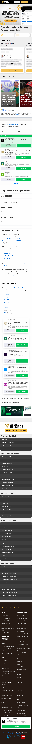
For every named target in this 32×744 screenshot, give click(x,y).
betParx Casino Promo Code (9, 573)
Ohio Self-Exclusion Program (16, 733)
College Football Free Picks (8, 671)
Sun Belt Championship (7, 552)
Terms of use (20, 682)
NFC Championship (6, 512)
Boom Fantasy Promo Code (23, 633)
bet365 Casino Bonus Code (8, 566)
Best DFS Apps (20, 615)
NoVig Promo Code (6, 445)
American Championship (8, 546)
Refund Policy (20, 685)
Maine (5, 313)
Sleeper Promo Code (6, 713)
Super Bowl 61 (5, 496)
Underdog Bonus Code (6, 707)
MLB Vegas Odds (5, 623)
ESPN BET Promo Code (7, 705)
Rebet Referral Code (21, 639)
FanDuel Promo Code (7, 472)
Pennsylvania (7, 297)
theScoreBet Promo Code (8, 479)
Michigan (6, 294)
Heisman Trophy (6, 523)
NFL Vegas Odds (5, 618)
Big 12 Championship (7, 543)
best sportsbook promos (12, 124)
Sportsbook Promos (21, 666)
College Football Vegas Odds (8, 626)
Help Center (19, 677)
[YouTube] (11, 607)
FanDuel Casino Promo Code (9, 586)
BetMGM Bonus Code (7, 463)
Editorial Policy (20, 693)
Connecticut (7, 307)
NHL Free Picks (5, 678)
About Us (19, 672)
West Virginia (7, 302)
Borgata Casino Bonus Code (9, 576)
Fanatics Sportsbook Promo (8, 690)
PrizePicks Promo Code (22, 636)
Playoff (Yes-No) (6, 503)
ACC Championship (6, 536)
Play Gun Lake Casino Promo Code (10, 598)
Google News (18, 114)
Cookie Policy (20, 690)
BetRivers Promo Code (7, 485)
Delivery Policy (20, 687)
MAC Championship (6, 559)
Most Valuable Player (7, 506)
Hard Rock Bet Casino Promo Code (10, 592)
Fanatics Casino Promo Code (9, 582)
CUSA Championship (7, 555)
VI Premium (19, 661)
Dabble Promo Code (21, 628)
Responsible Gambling (22, 669)
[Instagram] (19, 607)
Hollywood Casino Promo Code (9, 595)
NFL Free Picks (5, 663)
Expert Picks (4, 660)
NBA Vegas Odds (5, 620)
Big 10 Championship (7, 539)
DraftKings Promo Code (7, 469)
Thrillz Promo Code (21, 623)
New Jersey (7, 299)
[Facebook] (3, 607)
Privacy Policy (20, 679)
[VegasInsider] (16, 604)
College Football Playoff (7, 527)
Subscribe (24, 2)
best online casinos (19, 288)
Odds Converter (20, 708)
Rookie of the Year (6, 509)
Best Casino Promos (9, 283)
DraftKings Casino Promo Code (9, 579)
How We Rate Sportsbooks (7, 646)
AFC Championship (6, 516)
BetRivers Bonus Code (6, 710)
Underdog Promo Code (7, 482)
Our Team (19, 674)
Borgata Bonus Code (7, 488)
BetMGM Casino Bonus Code (9, 570)
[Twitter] (7, 607)
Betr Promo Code (21, 631)
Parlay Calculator (21, 702)
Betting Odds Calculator (22, 705)
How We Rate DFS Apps (7, 653)
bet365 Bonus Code (6, 466)
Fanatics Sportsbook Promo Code (10, 460)
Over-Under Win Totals (7, 500)
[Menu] (30, 2)
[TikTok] (15, 607)
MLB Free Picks (5, 668)
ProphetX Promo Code (7, 449)
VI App (18, 664)
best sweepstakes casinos (22, 400)
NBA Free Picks (5, 666)
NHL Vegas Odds (5, 632)
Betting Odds (4, 615)
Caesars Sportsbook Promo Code (10, 476)
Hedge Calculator (21, 713)
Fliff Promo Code (21, 626)
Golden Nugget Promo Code (8, 589)
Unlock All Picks (12, 70)
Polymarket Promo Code (8, 442)
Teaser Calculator (21, 710)
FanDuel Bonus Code (6, 695)
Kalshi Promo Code (6, 439)
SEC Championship (6, 533)
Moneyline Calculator (22, 715)
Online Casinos (20, 695)
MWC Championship (7, 549)
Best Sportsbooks (5, 687)
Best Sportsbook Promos (8, 457)
